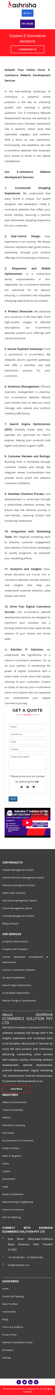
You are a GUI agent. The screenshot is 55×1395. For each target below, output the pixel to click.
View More (16, 1089)
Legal (5, 1186)
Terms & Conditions (12, 1327)
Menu (28, 13)
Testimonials (9, 1311)
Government (8, 1178)
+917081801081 (16, 1257)
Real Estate (8, 1132)
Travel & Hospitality (12, 1109)
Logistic (6, 1171)
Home (5, 1288)
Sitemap (6, 1357)
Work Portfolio (10, 1304)
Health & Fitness (11, 1148)
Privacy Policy (9, 1334)
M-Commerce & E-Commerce (17, 1140)
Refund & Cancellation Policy (17, 1342)
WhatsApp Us (28, 49)
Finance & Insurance (13, 1209)
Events (5, 1163)
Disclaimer (7, 1350)
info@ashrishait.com (18, 1265)
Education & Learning (13, 1125)
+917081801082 (34, 1257)
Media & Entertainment (14, 1102)
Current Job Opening (13, 1296)
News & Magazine (11, 1155)
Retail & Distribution (13, 1194)
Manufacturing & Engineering (17, 1201)
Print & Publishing (11, 1217)
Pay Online (27, 24)
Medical (6, 1117)
